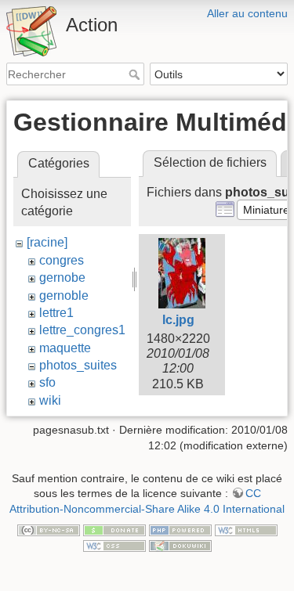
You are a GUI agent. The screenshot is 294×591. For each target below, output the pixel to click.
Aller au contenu (247, 13)
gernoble (64, 295)
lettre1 (56, 312)
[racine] (47, 242)
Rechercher (136, 74)
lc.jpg (178, 319)
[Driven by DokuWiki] (180, 545)
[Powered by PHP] (180, 529)
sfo (47, 382)
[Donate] (114, 529)
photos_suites (78, 365)
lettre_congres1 (82, 330)
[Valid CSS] (114, 545)
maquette (65, 348)
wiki (50, 400)
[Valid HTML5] (246, 529)
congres (61, 260)
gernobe (62, 277)
